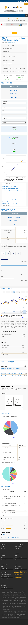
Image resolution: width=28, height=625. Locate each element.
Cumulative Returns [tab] (14, 86)
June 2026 (5, 534)
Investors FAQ (3, 561)
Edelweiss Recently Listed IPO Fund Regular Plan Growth (13, 190)
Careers (2, 553)
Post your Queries (18, 557)
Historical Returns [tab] (14, 213)
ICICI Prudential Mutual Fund (12, 42)
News (16, 555)
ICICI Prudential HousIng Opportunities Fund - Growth (12, 201)
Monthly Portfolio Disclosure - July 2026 (10, 537)
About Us (2, 546)
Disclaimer (3, 557)
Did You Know (3, 585)
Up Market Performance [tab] (14, 220)
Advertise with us (4, 568)
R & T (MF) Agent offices (5, 576)
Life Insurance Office (5, 578)
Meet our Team (4, 550)
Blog (16, 559)
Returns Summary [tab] (14, 93)
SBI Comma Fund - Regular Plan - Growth (10, 192)
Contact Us (3, 548)
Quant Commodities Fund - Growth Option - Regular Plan (11, 378)
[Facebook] (24, 1)
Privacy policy (3, 555)
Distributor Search (18, 568)
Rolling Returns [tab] (14, 97)
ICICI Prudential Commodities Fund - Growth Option (11, 194)
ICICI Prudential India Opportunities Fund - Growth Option (13, 197)
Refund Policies (18, 566)
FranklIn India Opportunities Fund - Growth (10, 188)
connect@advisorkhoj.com (19, 577)
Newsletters (3, 566)
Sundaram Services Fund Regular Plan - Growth (11, 199)
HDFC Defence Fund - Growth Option (9, 186)
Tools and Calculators (19, 548)
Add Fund (24, 383)
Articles (16, 550)
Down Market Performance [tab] (14, 217)
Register (21, 1)
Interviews (17, 553)
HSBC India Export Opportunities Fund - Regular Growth (11, 373)
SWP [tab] (14, 224)
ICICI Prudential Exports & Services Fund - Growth (11, 195)
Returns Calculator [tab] (14, 90)
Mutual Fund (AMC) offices (6, 574)
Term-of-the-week (18, 564)
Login (18, 1)
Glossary (2, 583)
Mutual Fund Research (19, 546)
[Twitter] (26, 1)
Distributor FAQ (4, 564)
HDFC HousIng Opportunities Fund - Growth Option (11, 203)
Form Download (4, 587)
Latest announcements (19, 561)
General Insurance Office (5, 580)
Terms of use (3, 559)
